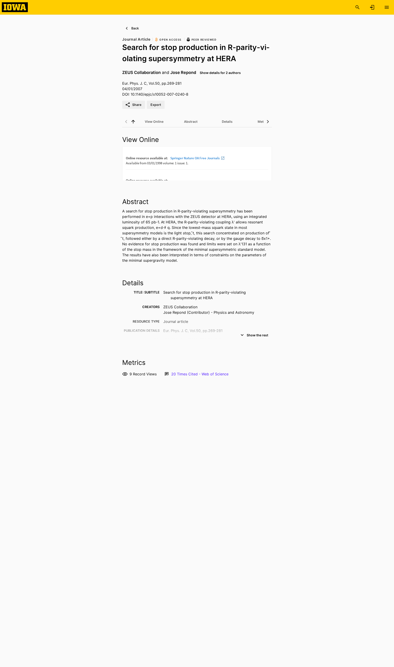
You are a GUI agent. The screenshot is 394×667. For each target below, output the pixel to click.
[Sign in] (372, 7)
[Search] (357, 7)
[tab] (154, 121)
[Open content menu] (386, 7)
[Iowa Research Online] (15, 7)
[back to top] (133, 121)
